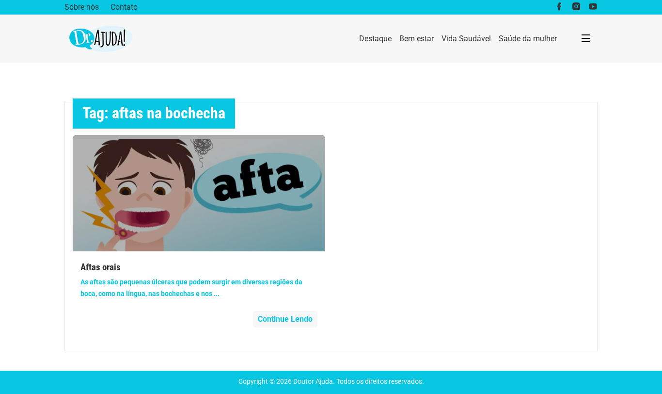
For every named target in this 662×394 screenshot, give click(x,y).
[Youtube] (593, 7)
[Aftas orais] (199, 193)
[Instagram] (576, 7)
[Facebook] (559, 7)
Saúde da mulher (528, 38)
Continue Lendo (285, 319)
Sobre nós (81, 7)
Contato (124, 7)
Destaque (375, 38)
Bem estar (416, 38)
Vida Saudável (466, 38)
